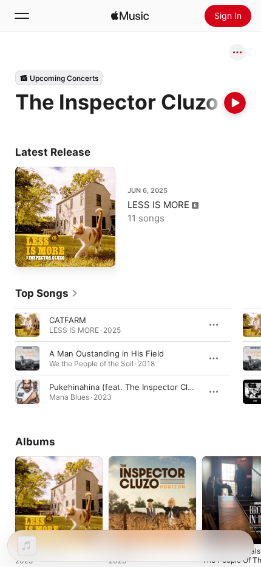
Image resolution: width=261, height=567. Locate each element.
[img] (130, 15)
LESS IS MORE (158, 204)
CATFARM (67, 320)
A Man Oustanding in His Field (106, 353)
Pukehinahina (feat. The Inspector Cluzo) (127, 387)
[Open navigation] (21, 15)
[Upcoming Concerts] (59, 78)
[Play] (235, 103)
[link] (46, 293)
